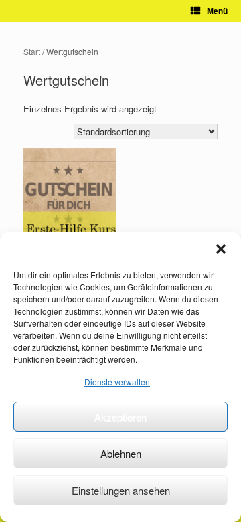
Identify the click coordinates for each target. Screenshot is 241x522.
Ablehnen (120, 453)
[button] (221, 249)
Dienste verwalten (117, 381)
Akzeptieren (120, 417)
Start (31, 51)
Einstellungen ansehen (121, 490)
